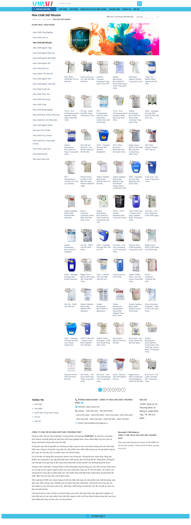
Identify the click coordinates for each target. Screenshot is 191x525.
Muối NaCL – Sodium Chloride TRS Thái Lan (151, 147)
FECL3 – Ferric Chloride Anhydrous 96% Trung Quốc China (119, 214)
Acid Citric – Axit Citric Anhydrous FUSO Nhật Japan (152, 213)
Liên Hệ (136, 9)
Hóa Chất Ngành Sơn (42, 79)
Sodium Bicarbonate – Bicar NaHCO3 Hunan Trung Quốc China (71, 149)
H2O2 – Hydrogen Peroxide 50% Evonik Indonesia (71, 277)
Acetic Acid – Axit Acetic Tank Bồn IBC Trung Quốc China (151, 378)
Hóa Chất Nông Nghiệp (43, 110)
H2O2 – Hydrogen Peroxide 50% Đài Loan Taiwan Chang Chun (71, 341)
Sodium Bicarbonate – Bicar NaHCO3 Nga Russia (102, 307)
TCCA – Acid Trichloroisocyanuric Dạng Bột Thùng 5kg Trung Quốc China (120, 115)
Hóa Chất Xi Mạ (39, 104)
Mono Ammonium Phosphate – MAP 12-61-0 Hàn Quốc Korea (152, 307)
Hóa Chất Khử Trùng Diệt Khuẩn (44, 142)
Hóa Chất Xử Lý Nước (42, 135)
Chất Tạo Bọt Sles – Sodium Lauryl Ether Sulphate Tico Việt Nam (87, 341)
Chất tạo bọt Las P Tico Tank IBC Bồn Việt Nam (87, 79)
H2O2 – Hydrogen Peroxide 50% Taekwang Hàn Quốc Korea (135, 180)
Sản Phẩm (74, 9)
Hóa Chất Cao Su (40, 37)
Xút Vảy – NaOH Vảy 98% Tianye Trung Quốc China (87, 113)
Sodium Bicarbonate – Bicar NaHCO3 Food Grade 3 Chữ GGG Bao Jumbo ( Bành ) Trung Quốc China (152, 345)
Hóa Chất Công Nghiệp (43, 32)
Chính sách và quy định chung (93, 9)
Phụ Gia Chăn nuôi (41, 159)
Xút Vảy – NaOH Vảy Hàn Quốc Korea (86, 247)
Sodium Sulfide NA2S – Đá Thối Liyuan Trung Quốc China (136, 278)
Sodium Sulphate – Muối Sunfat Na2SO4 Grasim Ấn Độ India (136, 307)
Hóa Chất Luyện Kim (42, 149)
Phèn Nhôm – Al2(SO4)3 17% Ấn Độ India (71, 79)
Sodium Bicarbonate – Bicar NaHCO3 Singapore (69, 248)
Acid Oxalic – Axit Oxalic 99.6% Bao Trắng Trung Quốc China (87, 378)
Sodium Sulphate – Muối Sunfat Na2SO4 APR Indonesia (87, 307)
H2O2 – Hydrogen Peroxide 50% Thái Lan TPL (104, 247)
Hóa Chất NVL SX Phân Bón (45, 120)
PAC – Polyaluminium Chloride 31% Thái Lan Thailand (71, 180)
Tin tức (37, 417)
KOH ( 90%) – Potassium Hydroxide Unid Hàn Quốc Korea (119, 148)
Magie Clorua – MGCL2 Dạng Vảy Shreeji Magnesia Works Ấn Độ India (136, 378)
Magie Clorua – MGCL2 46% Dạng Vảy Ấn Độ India (152, 247)
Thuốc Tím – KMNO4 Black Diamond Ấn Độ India (151, 80)
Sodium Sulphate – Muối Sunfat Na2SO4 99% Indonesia (71, 214)
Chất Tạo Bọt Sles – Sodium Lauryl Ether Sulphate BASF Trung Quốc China (135, 215)
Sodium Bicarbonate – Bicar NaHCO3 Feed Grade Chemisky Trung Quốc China (135, 116)
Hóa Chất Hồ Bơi (40, 154)
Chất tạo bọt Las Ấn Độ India (119, 276)
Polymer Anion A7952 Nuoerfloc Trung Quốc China (135, 247)
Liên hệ (37, 421)
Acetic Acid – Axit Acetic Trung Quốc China (152, 179)
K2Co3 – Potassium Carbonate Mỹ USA (150, 278)
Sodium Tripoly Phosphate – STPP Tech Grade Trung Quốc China (104, 341)
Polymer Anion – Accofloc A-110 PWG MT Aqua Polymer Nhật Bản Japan (87, 181)
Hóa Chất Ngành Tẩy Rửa (44, 84)
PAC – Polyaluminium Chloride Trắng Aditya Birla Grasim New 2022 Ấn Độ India (103, 116)
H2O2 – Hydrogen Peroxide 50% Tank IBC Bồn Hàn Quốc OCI (152, 114)
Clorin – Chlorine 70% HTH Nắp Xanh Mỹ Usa (103, 277)
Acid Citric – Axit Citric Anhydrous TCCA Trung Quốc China (119, 248)
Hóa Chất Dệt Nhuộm (42, 43)
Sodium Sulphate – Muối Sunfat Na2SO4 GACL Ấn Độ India (104, 180)
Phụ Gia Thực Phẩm (41, 130)
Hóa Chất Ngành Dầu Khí (44, 53)
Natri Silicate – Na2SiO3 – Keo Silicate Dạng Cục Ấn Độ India (87, 148)
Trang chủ (36, 19)
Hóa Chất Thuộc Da (41, 89)
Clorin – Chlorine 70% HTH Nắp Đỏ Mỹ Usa (119, 377)
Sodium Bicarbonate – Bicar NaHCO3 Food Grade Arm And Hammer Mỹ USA (103, 216)
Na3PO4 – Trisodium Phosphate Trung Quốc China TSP (103, 80)
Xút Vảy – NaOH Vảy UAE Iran (70, 305)
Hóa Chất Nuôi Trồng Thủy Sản (46, 115)
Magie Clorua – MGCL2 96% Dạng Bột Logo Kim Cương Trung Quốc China (136, 149)
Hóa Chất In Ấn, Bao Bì (43, 74)
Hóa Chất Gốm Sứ (41, 68)
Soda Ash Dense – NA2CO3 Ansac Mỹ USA (71, 377)
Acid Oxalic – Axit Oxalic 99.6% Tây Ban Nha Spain (135, 340)
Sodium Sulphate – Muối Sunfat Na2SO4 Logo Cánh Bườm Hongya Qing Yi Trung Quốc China (120, 182)
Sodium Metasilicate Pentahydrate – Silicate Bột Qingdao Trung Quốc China (118, 309)
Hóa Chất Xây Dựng (41, 99)
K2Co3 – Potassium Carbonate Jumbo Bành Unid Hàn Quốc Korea (87, 215)
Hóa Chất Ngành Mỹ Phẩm (44, 58)
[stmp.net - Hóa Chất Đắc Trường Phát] (43, 3)
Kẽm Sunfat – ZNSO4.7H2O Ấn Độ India (119, 340)
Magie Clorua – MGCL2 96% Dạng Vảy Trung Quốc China (87, 278)
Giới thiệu (63, 9)
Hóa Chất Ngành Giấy (42, 48)
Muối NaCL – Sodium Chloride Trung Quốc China (135, 79)
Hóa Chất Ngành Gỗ (41, 63)
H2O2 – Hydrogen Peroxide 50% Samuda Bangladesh (103, 148)
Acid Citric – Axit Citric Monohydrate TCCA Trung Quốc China (104, 378)
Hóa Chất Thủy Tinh (41, 94)
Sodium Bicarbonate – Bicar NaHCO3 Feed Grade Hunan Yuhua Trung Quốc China (120, 82)
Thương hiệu (114, 9)
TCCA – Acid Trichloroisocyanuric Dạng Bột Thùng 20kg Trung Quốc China (71, 115)
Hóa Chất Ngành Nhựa (43, 125)
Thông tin (126, 9)
